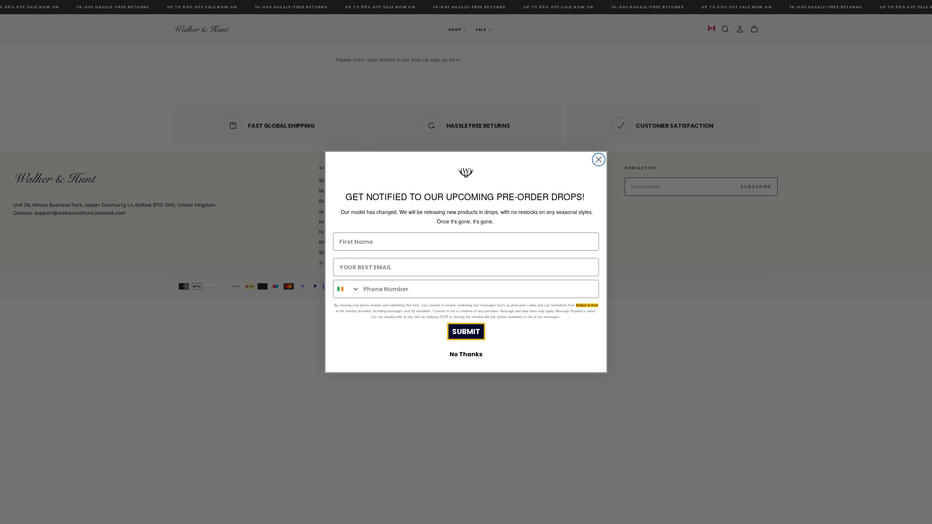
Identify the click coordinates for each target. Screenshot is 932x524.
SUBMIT (466, 331)
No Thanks (466, 354)
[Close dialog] (598, 159)
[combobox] (346, 289)
